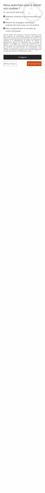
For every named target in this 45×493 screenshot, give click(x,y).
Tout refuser (11, 64)
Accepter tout (35, 64)
